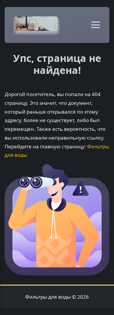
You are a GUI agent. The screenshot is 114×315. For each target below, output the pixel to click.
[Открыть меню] (95, 25)
